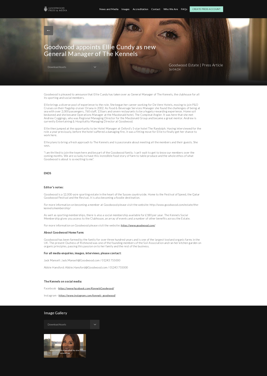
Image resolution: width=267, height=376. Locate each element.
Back (48, 30)
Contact (155, 9)
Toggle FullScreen (81, 337)
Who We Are (170, 9)
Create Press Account (206, 9)
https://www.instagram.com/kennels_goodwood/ (87, 295)
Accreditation (140, 9)
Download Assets (57, 66)
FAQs (184, 9)
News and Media (108, 9)
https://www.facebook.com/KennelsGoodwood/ (86, 288)
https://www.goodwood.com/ (138, 225)
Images (125, 9)
